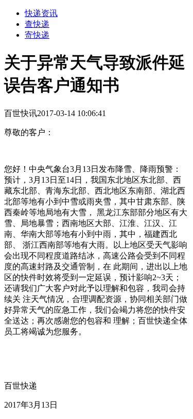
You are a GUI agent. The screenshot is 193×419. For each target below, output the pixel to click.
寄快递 (37, 34)
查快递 (37, 24)
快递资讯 (41, 13)
